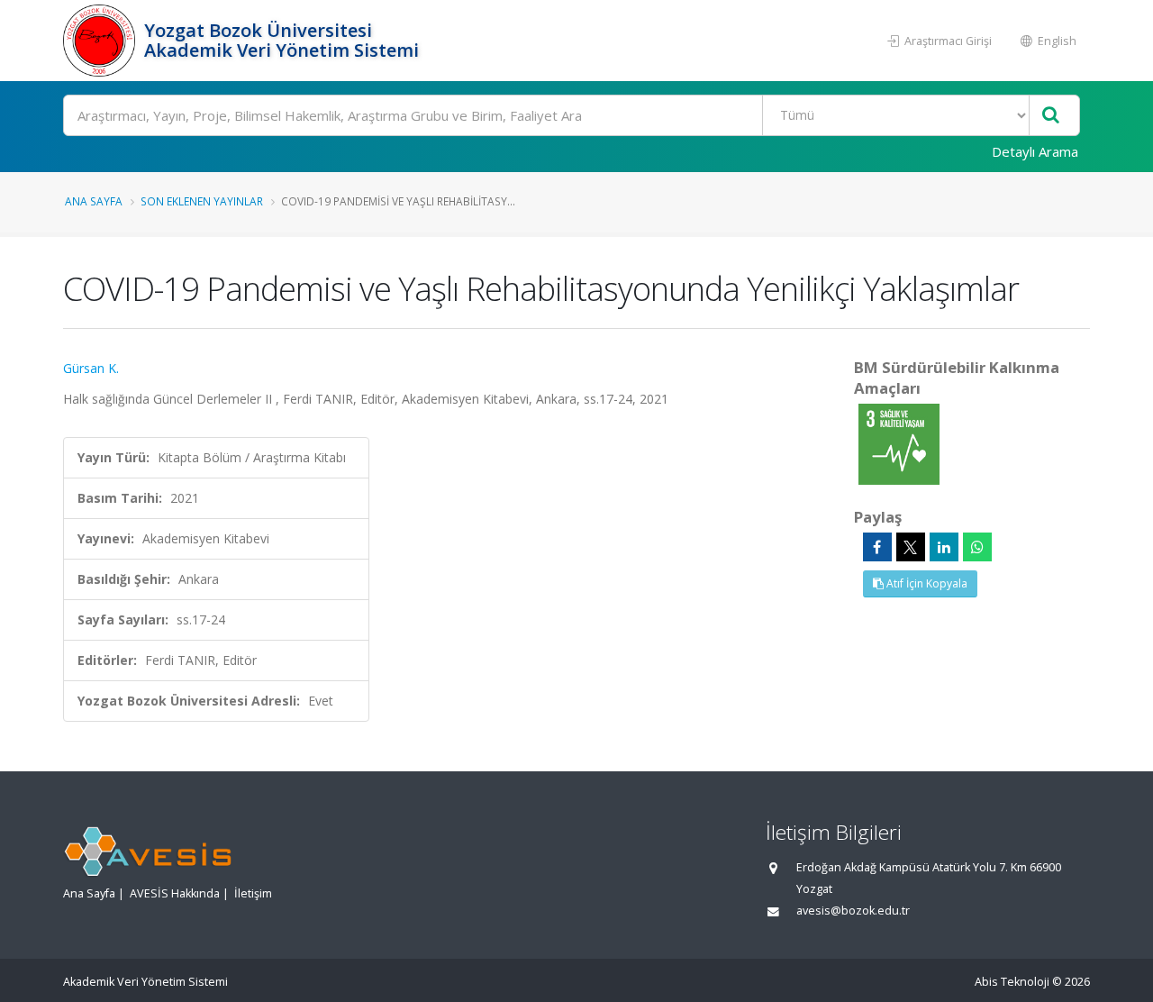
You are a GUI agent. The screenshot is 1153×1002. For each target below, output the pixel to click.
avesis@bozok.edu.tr (853, 910)
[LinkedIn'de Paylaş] (944, 547)
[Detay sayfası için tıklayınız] (899, 442)
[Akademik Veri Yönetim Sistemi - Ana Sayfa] (101, 40)
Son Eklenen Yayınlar (202, 201)
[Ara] (1050, 116)
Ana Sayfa (94, 201)
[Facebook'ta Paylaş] (877, 547)
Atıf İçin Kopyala (925, 583)
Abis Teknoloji (1012, 981)
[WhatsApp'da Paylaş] (977, 547)
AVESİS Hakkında (175, 893)
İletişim (253, 893)
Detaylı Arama (1035, 151)
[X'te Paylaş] (910, 547)
